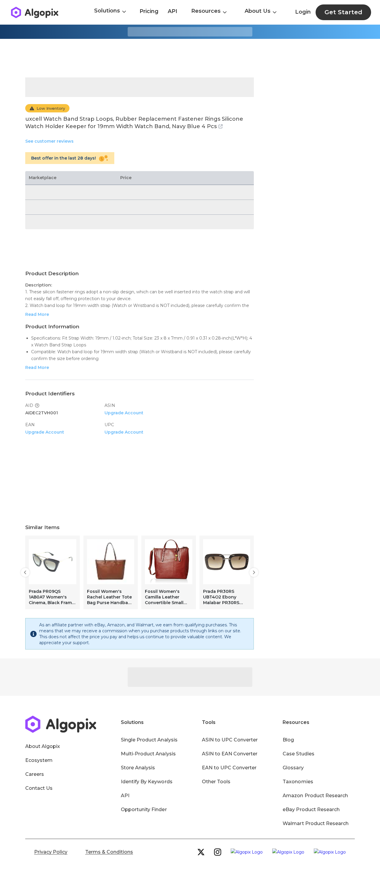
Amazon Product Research (315, 795)
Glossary (293, 767)
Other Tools (216, 781)
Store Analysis (138, 767)
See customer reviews (49, 141)
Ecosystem (39, 760)
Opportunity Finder (144, 809)
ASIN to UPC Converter (230, 740)
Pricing (149, 11)
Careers (34, 774)
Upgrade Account (123, 412)
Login (303, 12)
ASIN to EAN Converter (230, 754)
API (172, 11)
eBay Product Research (311, 809)
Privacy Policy (50, 852)
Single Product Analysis (149, 740)
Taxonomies (298, 781)
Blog (288, 740)
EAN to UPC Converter (229, 767)
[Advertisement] (190, 58)
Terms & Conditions (109, 852)
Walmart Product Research (316, 823)
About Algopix (42, 746)
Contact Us (39, 788)
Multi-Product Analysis (148, 754)
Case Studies (298, 754)
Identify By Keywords (146, 781)
